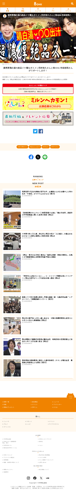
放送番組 (35, 402)
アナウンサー (57, 404)
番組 (22, 11)
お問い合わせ (42, 462)
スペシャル (7, 427)
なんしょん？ (35, 146)
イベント (68, 11)
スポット (29, 421)
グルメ (46, 146)
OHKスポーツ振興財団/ (9, 442)
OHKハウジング (8, 455)
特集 (5, 404)
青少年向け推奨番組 (44, 455)
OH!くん (34, 407)
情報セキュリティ (8, 469)
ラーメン (55, 146)
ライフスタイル (54, 424)
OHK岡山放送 (7, 439)
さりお (55, 407)
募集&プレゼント (9, 407)
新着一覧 (6, 402)
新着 (7, 11)
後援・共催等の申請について (11, 462)
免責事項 (6, 472)
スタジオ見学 (42, 457)
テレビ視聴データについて (46, 459)
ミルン (41, 445)
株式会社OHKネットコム (10, 447)
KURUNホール (8, 445)
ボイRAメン (23, 146)
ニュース (38, 11)
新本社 (41, 441)
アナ (53, 11)
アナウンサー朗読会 (9, 457)
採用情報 (6, 459)
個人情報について (44, 469)
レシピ (28, 424)
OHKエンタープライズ (45, 439)
